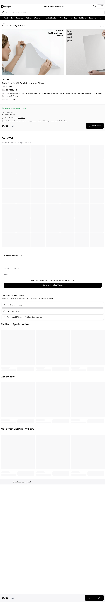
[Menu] (100, 6)
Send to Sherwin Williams (52, 285)
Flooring (73, 18)
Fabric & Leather (51, 18)
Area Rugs (64, 18)
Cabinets (82, 18)
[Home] (8, 6)
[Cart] (94, 6)
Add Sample (96, 126)
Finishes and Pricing (13, 305)
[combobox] (53, 12)
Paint (6, 18)
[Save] (102, 25)
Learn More (21, 118)
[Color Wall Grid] (53, 196)
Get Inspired (59, 6)
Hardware (92, 18)
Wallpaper (38, 18)
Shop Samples (49, 6)
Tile (11, 18)
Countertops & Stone (24, 18)
